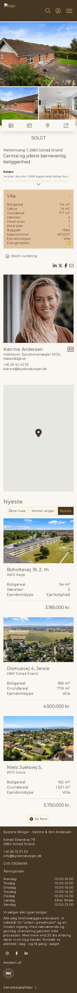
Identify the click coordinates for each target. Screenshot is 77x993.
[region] (38, 438)
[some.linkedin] (26, 953)
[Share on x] (60, 265)
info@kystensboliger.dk (22, 856)
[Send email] (71, 265)
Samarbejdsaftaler (18, 987)
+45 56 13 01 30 (15, 852)
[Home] (21, 10)
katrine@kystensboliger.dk (25, 369)
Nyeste (66, 511)
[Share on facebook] (66, 265)
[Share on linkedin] (55, 265)
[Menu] (68, 10)
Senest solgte (43, 511)
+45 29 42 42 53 (16, 365)
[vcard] (71, 353)
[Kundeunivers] (58, 10)
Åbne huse (17, 511)
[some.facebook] (17, 953)
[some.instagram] (7, 953)
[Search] (48, 10)
